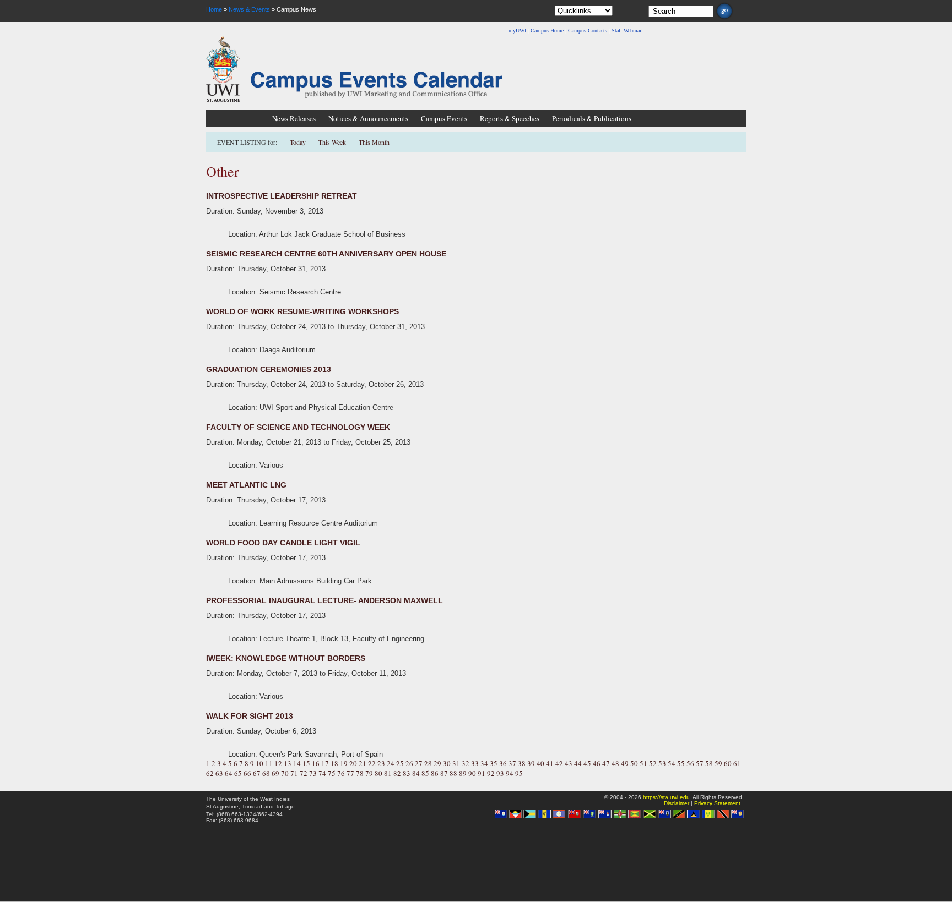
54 (671, 763)
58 (709, 763)
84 (416, 773)
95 (519, 773)
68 (266, 773)
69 (275, 773)
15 (306, 763)
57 (700, 763)
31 (456, 763)
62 (210, 773)
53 (662, 763)
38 (522, 763)
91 (481, 773)
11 (269, 763)
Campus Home (547, 31)
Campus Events (444, 118)
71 (294, 773)
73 (313, 773)
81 (388, 773)
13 (287, 763)
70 (285, 773)
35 (493, 763)
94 (509, 773)
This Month (374, 142)
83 (406, 773)
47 (606, 763)
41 (550, 763)
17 (325, 763)
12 (278, 763)
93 (500, 773)
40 (540, 763)
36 (503, 763)
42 (559, 763)
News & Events (249, 9)
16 (316, 763)
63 (219, 773)
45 (587, 763)
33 (475, 763)
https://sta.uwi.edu (666, 797)
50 (634, 763)
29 (437, 763)
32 (465, 763)
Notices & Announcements (368, 118)
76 (341, 773)
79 (369, 773)
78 (360, 773)
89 (463, 773)
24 (390, 763)
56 (690, 763)
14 (297, 763)
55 (681, 763)
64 (228, 773)
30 (447, 763)
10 (259, 763)
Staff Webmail (627, 31)
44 (578, 763)
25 (400, 763)
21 (362, 763)
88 (453, 773)
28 (428, 763)
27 (419, 763)
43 (568, 763)
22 (372, 763)
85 (425, 773)
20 (353, 763)
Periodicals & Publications (591, 118)
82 (397, 773)
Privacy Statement (717, 803)
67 (257, 773)
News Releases (294, 118)
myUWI (517, 31)
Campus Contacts (587, 31)
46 (597, 763)
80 (378, 773)
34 (484, 763)
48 (615, 763)
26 (409, 763)
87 (444, 773)
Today (298, 142)
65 (238, 773)
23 (381, 763)
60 (728, 763)
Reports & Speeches (509, 118)
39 (531, 763)
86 (435, 773)
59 (718, 763)
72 (303, 773)
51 (643, 763)
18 (334, 763)
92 (491, 773)
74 (322, 773)
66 (247, 773)
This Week (332, 142)
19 (344, 763)
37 (512, 763)
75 (332, 773)
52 (653, 763)
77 (350, 773)
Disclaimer (676, 803)
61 (737, 763)
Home (214, 9)
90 (472, 773)
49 (625, 763)
